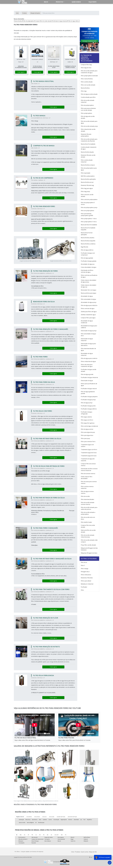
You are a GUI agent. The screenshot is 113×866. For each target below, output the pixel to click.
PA (65, 834)
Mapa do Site (93, 852)
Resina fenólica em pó (87, 182)
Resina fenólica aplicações (88, 179)
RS (40, 834)
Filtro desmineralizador (87, 499)
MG (20, 834)
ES (24, 834)
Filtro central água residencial (89, 426)
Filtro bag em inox (86, 68)
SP (28, 834)
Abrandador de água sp (87, 264)
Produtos (59, 2)
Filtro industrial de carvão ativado (88, 130)
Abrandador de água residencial (87, 321)
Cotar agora (20, 72)
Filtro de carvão (85, 496)
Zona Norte (29, 816)
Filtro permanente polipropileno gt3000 (87, 214)
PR (32, 834)
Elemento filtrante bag (87, 185)
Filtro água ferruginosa (87, 423)
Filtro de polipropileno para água (89, 169)
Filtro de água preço (86, 403)
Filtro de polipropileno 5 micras (88, 203)
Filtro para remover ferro (88, 441)
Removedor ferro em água (88, 290)
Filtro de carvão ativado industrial (87, 101)
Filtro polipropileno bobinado (89, 76)
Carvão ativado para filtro (88, 97)
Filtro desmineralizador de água (88, 349)
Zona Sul (44, 816)
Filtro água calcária (86, 417)
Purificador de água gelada (88, 261)
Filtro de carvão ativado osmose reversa (87, 503)
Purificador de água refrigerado (86, 413)
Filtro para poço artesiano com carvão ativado (88, 109)
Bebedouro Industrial (87, 584)
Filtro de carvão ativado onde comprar (89, 541)
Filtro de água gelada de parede (88, 392)
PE (43, 834)
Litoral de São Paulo (72, 816)
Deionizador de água (87, 380)
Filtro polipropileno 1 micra (88, 218)
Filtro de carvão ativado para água (89, 122)
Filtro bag (83, 91)
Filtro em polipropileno (87, 210)
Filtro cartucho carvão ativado (87, 195)
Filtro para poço (85, 438)
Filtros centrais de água (87, 308)
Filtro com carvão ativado (88, 85)
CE (51, 834)
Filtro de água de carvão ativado (88, 117)
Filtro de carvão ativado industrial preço (87, 536)
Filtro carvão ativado (87, 82)
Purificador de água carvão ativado (88, 370)
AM (61, 834)
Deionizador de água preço (88, 330)
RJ (16, 834)
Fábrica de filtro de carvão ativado (88, 531)
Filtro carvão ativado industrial (87, 161)
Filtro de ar (84, 562)
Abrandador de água (87, 296)
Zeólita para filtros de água (88, 311)
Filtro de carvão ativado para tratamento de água (89, 71)
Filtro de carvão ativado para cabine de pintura (89, 508)
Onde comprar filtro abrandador (86, 477)
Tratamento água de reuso (88, 456)
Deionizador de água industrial (87, 339)
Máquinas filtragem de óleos (89, 553)
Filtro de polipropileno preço (89, 207)
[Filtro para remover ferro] (21, 52)
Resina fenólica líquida (87, 152)
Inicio (46, 2)
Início (72, 852)
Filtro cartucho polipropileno (89, 199)
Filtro (82, 590)
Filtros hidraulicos (86, 575)
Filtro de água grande (87, 374)
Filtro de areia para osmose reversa (89, 482)
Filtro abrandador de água (88, 299)
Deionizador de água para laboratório (88, 344)
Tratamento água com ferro (89, 449)
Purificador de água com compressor (88, 254)
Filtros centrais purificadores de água (89, 276)
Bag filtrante (84, 247)
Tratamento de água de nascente (87, 459)
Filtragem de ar (85, 571)
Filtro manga (84, 568)
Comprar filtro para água (88, 318)
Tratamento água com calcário (87, 445)
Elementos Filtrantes (87, 578)
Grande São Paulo (61, 816)
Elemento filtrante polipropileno (86, 135)
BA (47, 834)
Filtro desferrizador (86, 522)
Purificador (84, 587)
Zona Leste (51, 816)
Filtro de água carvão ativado (89, 94)
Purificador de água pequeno (89, 396)
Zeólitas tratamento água (88, 314)
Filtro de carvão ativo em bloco (88, 518)
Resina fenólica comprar (88, 165)
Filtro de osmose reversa (88, 473)
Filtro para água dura (87, 435)
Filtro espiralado (85, 173)
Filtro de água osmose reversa (87, 492)
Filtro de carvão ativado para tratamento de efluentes (89, 140)
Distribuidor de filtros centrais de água (87, 271)
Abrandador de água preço (88, 302)
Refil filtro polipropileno (88, 176)
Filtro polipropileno (86, 113)
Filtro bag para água (87, 188)
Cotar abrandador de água (88, 267)
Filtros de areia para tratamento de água (86, 365)
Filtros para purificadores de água (89, 384)
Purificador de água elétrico (89, 409)
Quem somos (76, 2)
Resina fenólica (18, 21)
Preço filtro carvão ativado (88, 545)
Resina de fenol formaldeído (89, 225)
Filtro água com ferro (87, 420)
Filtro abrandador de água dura (88, 334)
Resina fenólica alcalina (87, 237)
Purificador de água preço (88, 399)
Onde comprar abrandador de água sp (88, 286)
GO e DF (56, 834)
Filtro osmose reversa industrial (87, 487)
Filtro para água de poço (88, 432)
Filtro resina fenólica (87, 79)
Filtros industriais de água (88, 361)
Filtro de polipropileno (28, 21)
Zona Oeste (37, 816)
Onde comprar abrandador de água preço (88, 281)
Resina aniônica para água (88, 293)
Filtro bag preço (85, 191)
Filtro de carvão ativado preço (89, 126)
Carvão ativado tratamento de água (88, 148)
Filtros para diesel (86, 581)
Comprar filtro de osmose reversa (88, 464)
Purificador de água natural (89, 388)
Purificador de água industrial (60, 21)
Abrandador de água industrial (87, 354)
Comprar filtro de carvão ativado (43, 21)
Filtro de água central (87, 429)
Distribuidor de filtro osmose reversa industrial (89, 469)
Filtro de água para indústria (89, 305)
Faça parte (92, 2)
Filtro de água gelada (87, 258)
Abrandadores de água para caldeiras (89, 326)
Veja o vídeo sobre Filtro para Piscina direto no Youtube (74, 740)
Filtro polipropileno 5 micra (88, 221)
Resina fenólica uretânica (88, 244)
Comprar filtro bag (86, 64)
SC (36, 834)
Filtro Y (83, 565)
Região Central (20, 816)
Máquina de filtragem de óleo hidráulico (89, 549)
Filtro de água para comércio (89, 358)
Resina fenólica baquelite (88, 241)
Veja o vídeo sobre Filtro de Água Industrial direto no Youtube (32, 740)
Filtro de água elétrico (73, 21)
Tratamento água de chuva (88, 452)
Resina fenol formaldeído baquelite (88, 228)
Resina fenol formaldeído (88, 144)
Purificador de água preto (88, 406)
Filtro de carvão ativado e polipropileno (88, 513)
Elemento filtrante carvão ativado (88, 156)
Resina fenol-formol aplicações (86, 233)
